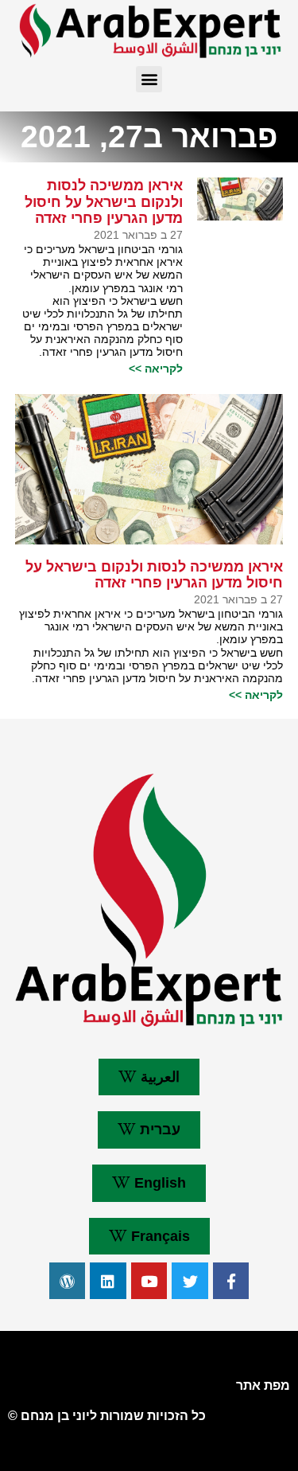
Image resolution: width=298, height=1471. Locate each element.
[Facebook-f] (231, 1280)
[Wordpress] (67, 1280)
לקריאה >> (156, 368)
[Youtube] (149, 1280)
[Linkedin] (108, 1280)
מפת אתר (263, 1385)
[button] (149, 79)
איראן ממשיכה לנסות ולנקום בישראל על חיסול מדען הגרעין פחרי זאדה (104, 202)
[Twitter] (190, 1280)
